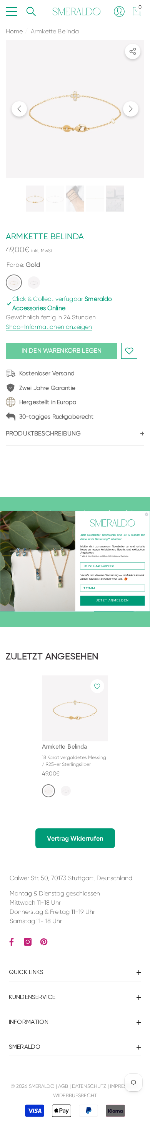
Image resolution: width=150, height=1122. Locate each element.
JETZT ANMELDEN (112, 600)
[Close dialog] (146, 514)
